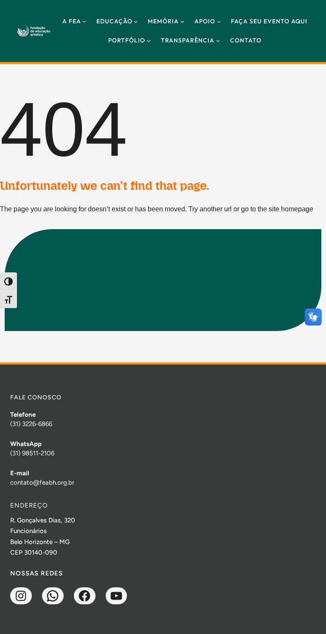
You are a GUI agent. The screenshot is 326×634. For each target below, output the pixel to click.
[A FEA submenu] (84, 21)
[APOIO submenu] (219, 21)
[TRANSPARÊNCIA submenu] (218, 40)
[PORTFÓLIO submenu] (149, 40)
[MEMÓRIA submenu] (182, 21)
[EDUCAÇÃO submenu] (136, 21)
